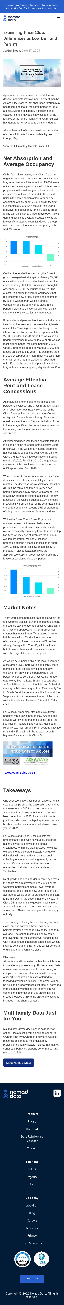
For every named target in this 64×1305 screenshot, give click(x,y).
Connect (32, 1148)
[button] (57, 18)
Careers (32, 1220)
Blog (32, 1213)
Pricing (32, 1121)
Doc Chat (32, 1129)
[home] (13, 18)
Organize (32, 1177)
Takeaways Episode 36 (19, 772)
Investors (32, 1228)
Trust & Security (32, 1243)
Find (32, 1184)
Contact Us (32, 1279)
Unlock (32, 1169)
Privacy (32, 1235)
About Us (32, 1205)
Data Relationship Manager (32, 1139)
